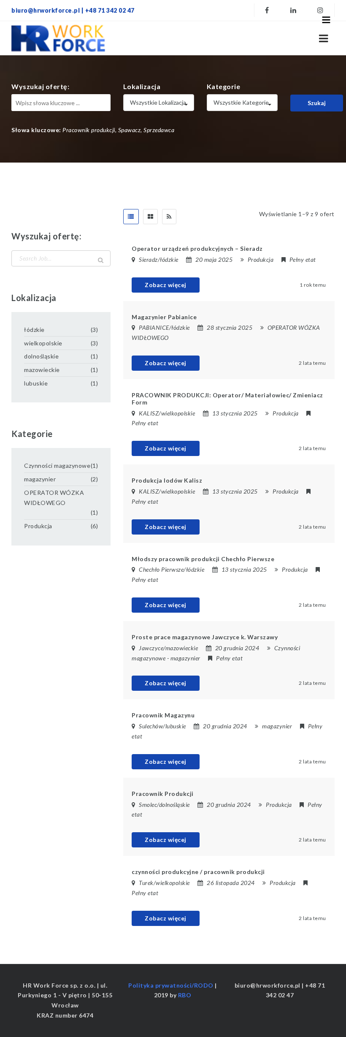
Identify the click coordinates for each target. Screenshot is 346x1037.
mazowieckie (42, 369)
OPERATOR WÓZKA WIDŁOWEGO (54, 497)
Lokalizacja (142, 86)
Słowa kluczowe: (36, 129)
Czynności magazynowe (57, 465)
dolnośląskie (41, 356)
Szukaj (317, 102)
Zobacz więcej (166, 284)
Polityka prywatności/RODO (171, 985)
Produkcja (261, 259)
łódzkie (34, 329)
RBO (185, 995)
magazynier (185, 658)
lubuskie (36, 383)
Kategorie (224, 86)
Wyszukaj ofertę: (40, 86)
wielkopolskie (43, 343)
